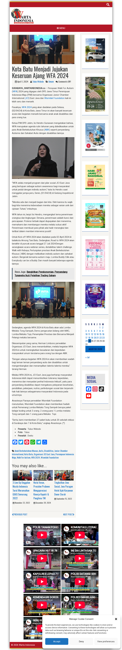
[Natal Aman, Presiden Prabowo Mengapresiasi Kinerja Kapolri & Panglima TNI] (43, 475)
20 (95, 337)
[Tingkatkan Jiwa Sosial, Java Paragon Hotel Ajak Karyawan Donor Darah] (64, 475)
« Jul (87, 357)
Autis (41, 450)
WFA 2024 (27, 107)
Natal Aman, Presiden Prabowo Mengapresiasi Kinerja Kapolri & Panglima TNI (41, 490)
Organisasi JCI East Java (44, 454)
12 (92, 334)
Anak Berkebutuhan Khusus (26, 450)
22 (100, 337)
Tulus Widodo (38, 81)
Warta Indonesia (27, 645)
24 (86, 340)
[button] (116, 619)
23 (103, 337)
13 (95, 334)
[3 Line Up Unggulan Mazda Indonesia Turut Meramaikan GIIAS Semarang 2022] (22, 475)
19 (92, 337)
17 (86, 337)
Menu (62, 28)
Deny (81, 641)
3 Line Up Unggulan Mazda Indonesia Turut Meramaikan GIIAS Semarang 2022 (21, 490)
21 (98, 337)
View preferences (106, 641)
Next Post (68, 514)
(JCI (27, 98)
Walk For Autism (23, 457)
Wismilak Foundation (54, 98)
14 (98, 334)
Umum (51, 81)
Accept (56, 641)
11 (89, 334)
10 (86, 334)
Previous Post (20, 514)
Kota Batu (28, 454)
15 (100, 334)
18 (89, 337)
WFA (15, 91)
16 (103, 334)
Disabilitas (48, 450)
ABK (47, 129)
